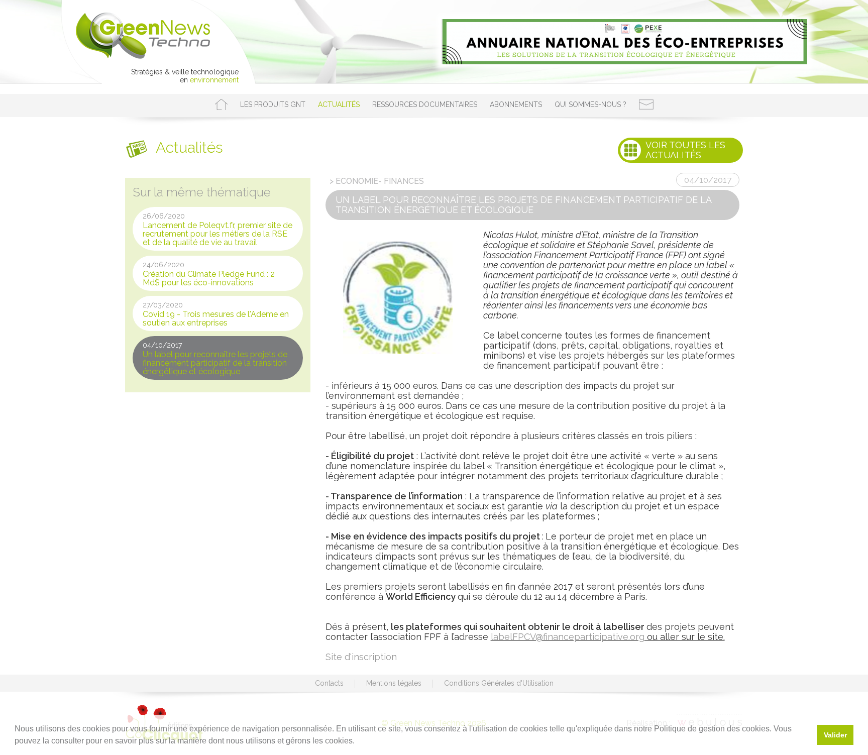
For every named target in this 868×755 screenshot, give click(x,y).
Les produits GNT (272, 104)
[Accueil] (221, 104)
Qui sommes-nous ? (590, 104)
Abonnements (516, 104)
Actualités (339, 104)
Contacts (329, 683)
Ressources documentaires (424, 104)
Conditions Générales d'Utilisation (499, 683)
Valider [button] (835, 735)
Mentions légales (393, 683)
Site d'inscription (361, 657)
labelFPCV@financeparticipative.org (567, 636)
